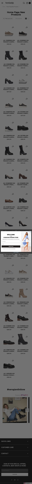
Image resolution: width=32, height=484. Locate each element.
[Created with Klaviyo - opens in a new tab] (16, 252)
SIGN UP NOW (11, 246)
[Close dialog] (30, 232)
